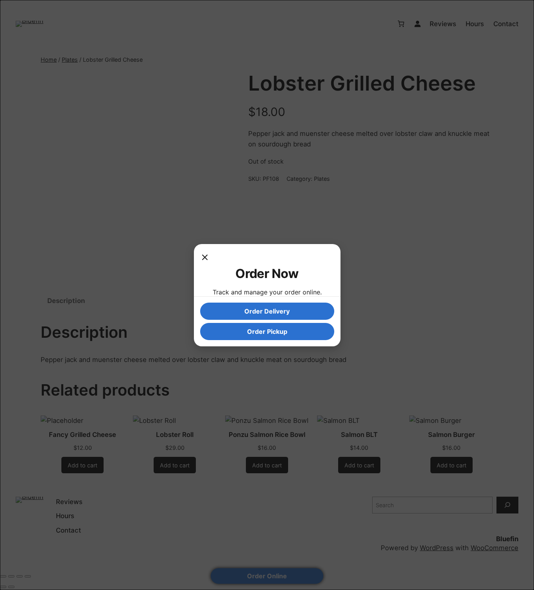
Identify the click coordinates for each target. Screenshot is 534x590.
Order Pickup (267, 331)
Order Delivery (267, 311)
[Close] (205, 258)
